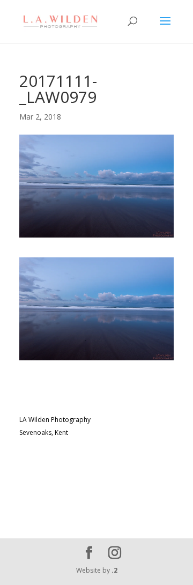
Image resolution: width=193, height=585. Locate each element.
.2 (114, 570)
